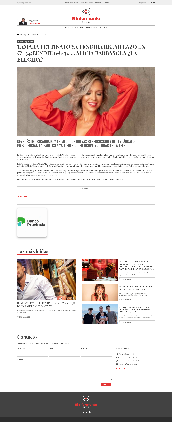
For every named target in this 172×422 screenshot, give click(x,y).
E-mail (51, 348)
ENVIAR (105, 384)
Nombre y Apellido (23, 348)
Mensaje (20, 359)
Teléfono (84, 348)
